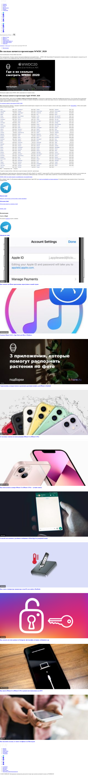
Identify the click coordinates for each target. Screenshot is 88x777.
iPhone (2, 433)
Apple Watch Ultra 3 (7, 42)
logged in (8, 218)
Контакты (5, 768)
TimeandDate (73, 105)
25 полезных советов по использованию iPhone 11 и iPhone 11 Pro (19, 436)
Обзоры (4, 749)
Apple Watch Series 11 (8, 41)
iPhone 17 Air (6, 37)
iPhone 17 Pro (6, 39)
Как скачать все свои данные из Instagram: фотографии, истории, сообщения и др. (24, 640)
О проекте (5, 766)
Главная (4, 4)
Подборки (5, 752)
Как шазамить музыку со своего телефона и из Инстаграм (17, 741)
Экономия (5, 753)
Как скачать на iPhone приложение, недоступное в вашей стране (19, 284)
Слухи (4, 6)
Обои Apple (5, 751)
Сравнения (5, 10)
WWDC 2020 (7, 45)
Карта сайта (5, 770)
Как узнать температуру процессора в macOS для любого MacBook (20, 589)
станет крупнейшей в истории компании (48, 179)
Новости (5, 5)
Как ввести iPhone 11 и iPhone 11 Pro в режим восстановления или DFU (21, 690)
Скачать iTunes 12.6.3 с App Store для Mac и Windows (16, 335)
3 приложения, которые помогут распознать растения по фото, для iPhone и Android (25, 386)
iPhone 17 (5, 38)
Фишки (4, 9)
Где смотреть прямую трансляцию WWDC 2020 (11, 103)
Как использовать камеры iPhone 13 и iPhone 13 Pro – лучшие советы (21, 487)
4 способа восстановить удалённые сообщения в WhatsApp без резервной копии (24, 538)
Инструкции (6, 7)
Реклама (5, 769)
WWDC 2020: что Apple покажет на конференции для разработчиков (16, 176)
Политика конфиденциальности (10, 771)
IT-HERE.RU (2, 45)
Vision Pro (5, 43)
